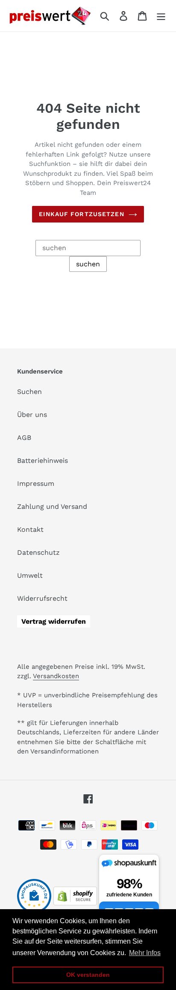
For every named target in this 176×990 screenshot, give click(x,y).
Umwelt (30, 575)
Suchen (29, 392)
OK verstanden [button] (88, 974)
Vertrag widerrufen (53, 621)
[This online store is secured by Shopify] (75, 903)
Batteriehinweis (42, 460)
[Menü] (161, 16)
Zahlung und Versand (52, 506)
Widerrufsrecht (42, 598)
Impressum (35, 483)
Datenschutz (38, 552)
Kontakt (30, 529)
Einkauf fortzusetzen (81, 214)
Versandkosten (56, 676)
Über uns (32, 415)
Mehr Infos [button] (145, 952)
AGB (24, 438)
